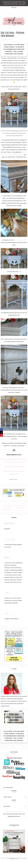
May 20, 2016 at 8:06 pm (10, 540)
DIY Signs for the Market (14, 467)
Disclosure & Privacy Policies (14, 811)
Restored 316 (14, 858)
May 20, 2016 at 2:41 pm (10, 524)
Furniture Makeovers (6, 39)
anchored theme (20, 858)
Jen (5, 592)
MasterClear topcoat (20, 240)
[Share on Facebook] (1, 429)
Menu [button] (15, 7)
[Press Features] (14, 768)
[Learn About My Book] (14, 852)
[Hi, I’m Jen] (11, 694)
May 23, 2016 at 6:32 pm (10, 614)
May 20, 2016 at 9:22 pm (10, 558)
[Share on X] (1, 432)
